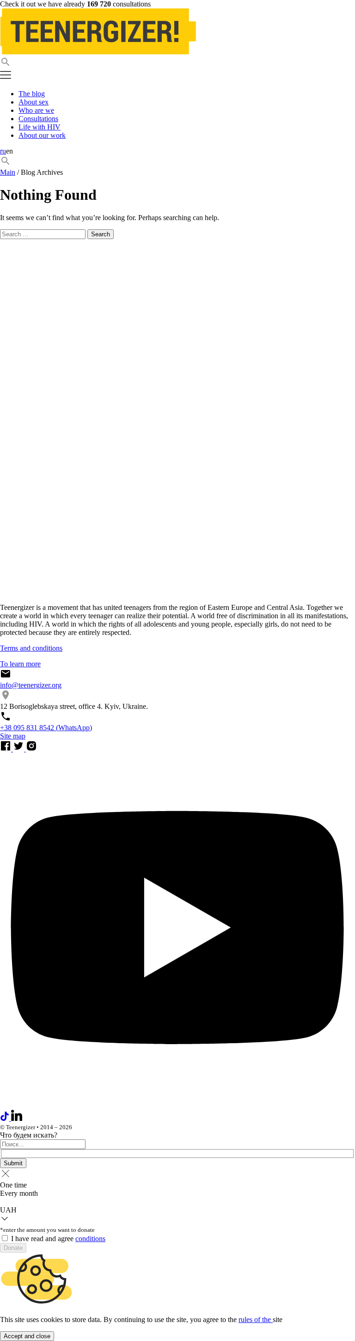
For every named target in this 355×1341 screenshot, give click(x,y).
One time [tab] (13, 1185)
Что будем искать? (28, 1135)
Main (7, 172)
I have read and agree (58, 1239)
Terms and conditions (31, 648)
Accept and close (27, 1336)
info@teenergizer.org (30, 685)
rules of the (256, 1319)
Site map (12, 736)
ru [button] (3, 151)
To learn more (20, 664)
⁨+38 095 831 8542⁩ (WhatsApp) (46, 728)
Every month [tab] (19, 1193)
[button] (177, 62)
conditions (90, 1239)
